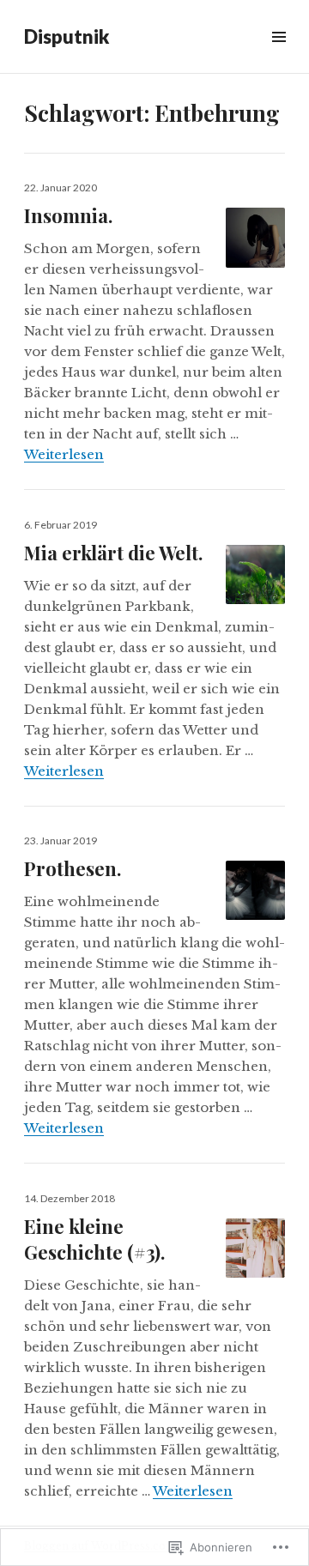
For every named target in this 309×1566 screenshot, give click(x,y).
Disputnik (66, 36)
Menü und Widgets (278, 56)
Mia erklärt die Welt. (113, 552)
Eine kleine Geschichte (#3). (94, 1239)
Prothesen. (72, 868)
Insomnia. (68, 215)
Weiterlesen (64, 454)
